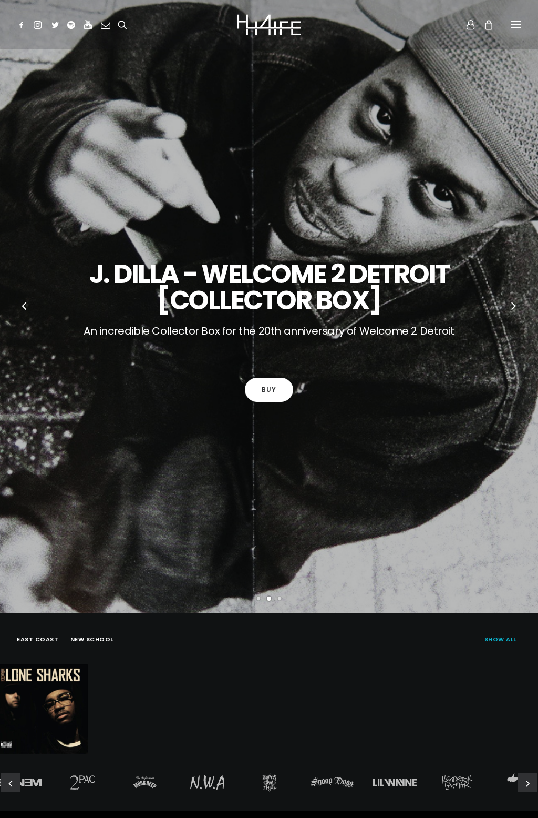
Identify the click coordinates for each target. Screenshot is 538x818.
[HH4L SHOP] (269, 24)
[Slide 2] (269, 599)
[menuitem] (502, 638)
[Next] (513, 307)
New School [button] (92, 639)
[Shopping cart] (483, 24)
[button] (23, 24)
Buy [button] (269, 389)
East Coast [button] (38, 639)
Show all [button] (500, 639)
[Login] (465, 24)
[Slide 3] (279, 599)
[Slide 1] (258, 599)
